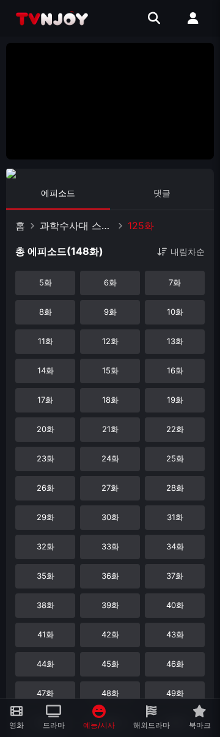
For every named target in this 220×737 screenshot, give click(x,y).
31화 (175, 517)
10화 (175, 312)
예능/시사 (99, 725)
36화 (110, 576)
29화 (45, 517)
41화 (45, 634)
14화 (45, 370)
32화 (45, 546)
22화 (175, 429)
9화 (110, 312)
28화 (175, 488)
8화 (45, 312)
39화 (110, 605)
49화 (175, 693)
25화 (175, 458)
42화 (110, 634)
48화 (110, 693)
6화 (110, 282)
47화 (45, 693)
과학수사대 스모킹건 (76, 225)
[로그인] (193, 18)
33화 (110, 546)
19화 (175, 400)
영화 (16, 725)
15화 (110, 370)
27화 (110, 488)
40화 (175, 605)
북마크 (200, 725)
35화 (45, 576)
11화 (45, 341)
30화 (110, 517)
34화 (175, 546)
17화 (45, 400)
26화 (45, 488)
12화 (110, 341)
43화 (175, 634)
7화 (175, 282)
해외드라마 (151, 725)
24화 (110, 458)
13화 (175, 341)
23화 (45, 458)
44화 (45, 664)
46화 (175, 664)
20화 (45, 429)
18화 (110, 400)
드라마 (54, 725)
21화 (110, 429)
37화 (174, 576)
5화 (45, 282)
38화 (45, 605)
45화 (110, 664)
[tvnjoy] (52, 18)
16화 (175, 370)
